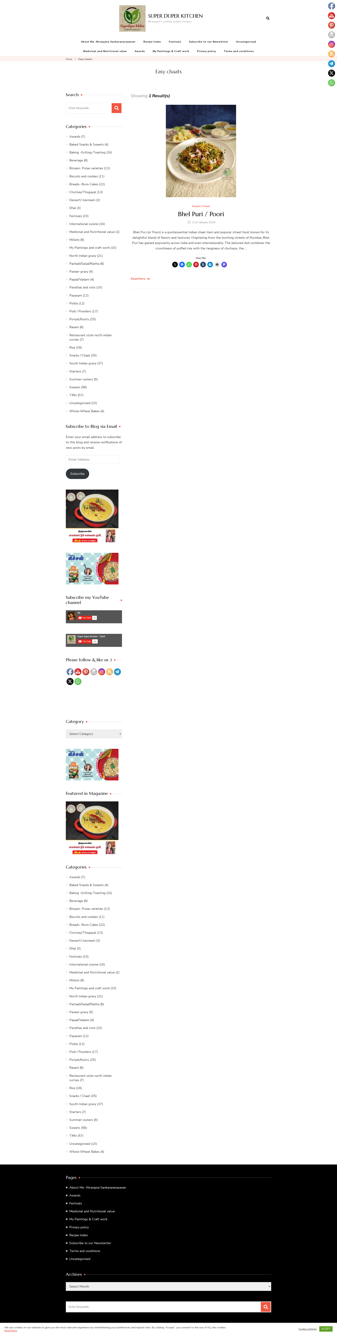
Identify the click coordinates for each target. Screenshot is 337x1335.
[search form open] (268, 18)
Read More (138, 279)
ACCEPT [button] (326, 1328)
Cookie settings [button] (308, 1329)
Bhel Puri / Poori (201, 214)
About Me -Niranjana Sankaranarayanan (108, 41)
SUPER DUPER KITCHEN (175, 16)
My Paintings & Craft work (171, 51)
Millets (74, 240)
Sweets (74, 387)
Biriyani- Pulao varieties (86, 168)
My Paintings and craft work (89, 248)
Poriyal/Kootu (79, 319)
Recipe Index (152, 41)
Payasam (75, 295)
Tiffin (73, 395)
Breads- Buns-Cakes (83, 184)
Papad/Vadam (79, 279)
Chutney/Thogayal (82, 192)
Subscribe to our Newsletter (208, 41)
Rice (72, 347)
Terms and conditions (239, 51)
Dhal (72, 208)
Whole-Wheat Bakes (84, 411)
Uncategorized (79, 403)
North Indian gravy (82, 256)
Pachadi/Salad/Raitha (84, 264)
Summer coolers (81, 379)
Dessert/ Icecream (82, 200)
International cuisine (83, 224)
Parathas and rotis (82, 287)
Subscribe (77, 474)
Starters (75, 371)
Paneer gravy (78, 271)
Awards (140, 51)
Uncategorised (246, 41)
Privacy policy (206, 51)
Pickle (73, 303)
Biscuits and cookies (83, 176)
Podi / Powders (80, 311)
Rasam (74, 327)
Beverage (76, 160)
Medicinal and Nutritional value (105, 51)
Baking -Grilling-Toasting (87, 152)
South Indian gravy (82, 363)
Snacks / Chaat (201, 206)
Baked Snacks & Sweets (86, 144)
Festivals (175, 41)
